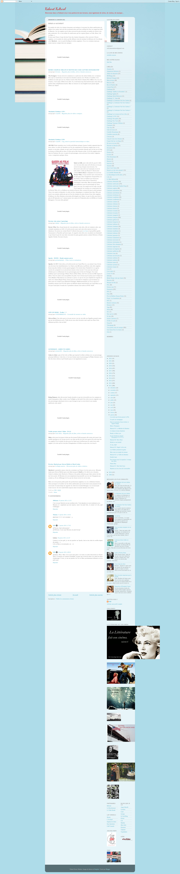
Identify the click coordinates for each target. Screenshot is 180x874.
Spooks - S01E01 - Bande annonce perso (60, 258)
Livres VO (109, 273)
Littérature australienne (113, 190)
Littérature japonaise (112, 235)
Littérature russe (111, 253)
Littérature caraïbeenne (113, 199)
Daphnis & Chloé (111, 821)
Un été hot (117, 516)
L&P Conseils (110, 826)
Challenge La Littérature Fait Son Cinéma (118, 100)
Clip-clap (109, 127)
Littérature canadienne (113, 197)
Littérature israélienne (112, 231)
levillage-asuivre (60, 466)
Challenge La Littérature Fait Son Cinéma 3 (118, 106)
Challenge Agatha (111, 94)
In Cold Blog (124, 816)
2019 (110, 366)
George (123, 814)
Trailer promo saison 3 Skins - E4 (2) (59, 431)
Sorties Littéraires (111, 318)
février (112, 412)
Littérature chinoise (112, 206)
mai (111, 405)
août (111, 397)
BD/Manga (110, 76)
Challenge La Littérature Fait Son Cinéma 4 (118, 110)
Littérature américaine (113, 183)
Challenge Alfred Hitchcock (114, 96)
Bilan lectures (110, 80)
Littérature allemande (112, 181)
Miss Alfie (123, 825)
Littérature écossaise (112, 213)
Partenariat (110, 289)
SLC (108, 311)
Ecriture (109, 154)
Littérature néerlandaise (113, 242)
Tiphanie (123, 829)
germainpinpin (59, 260)
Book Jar (109, 82)
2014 (110, 378)
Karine (122, 818)
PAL (108, 285)
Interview (109, 163)
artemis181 (58, 351)
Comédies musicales (112, 134)
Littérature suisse (111, 262)
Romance (109, 305)
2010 (110, 472)
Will (54, 525)
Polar (108, 294)
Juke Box (109, 62)
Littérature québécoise (113, 251)
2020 (110, 363)
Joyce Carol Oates (111, 168)
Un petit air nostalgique (116, 419)
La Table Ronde (111, 810)
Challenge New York (112, 121)
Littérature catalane (112, 201)
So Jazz (109, 316)
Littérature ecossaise (112, 210)
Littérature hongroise (112, 222)
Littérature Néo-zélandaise (114, 244)
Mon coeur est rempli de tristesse (119, 452)
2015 (110, 375)
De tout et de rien (111, 143)
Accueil (75, 595)
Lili (122, 820)
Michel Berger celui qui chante (115, 278)
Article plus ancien (96, 595)
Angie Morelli (124, 807)
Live (108, 269)
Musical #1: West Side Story (117, 466)
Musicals (109, 280)
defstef (57, 223)
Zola (108, 332)
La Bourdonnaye (111, 808)
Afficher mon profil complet (114, 604)
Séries (55, 492)
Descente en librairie (112, 145)
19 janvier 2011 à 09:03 (64, 552)
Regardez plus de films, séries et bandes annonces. (77, 72)
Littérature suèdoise (112, 260)
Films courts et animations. (73, 260)
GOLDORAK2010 (60, 314)
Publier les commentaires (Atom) (65, 599)
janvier (112, 415)
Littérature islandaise (112, 228)
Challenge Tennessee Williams (115, 123)
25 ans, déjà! (113, 445)
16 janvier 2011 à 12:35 (65, 500)
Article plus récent (54, 595)
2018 (110, 368)
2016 (110, 373)
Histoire (109, 159)
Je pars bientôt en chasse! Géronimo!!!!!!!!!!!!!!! (117, 436)
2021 (110, 361)
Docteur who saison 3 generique (58, 221)
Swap (108, 323)
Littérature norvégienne (113, 249)
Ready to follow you (115, 433)
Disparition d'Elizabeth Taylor (123, 586)
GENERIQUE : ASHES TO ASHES (59, 349)
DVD (108, 150)
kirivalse (57, 72)
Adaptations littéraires (112, 71)
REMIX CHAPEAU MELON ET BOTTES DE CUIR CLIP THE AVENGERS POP (73, 70)
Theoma (55, 514)
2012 (110, 383)
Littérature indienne (112, 224)
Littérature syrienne (112, 264)
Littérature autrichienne (113, 192)
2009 (110, 474)
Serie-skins (58, 433)
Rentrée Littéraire (111, 303)
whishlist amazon (111, 55)
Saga (108, 307)
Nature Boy (113, 463)
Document (109, 148)
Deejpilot (96, 869)
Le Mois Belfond (111, 179)
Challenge (109, 89)
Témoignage (110, 325)
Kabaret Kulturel (55, 9)
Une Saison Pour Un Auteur (114, 329)
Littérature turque (111, 267)
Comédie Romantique (112, 132)
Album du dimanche (112, 73)
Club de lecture (111, 130)
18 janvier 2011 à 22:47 (64, 538)
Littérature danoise (112, 208)
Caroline (123, 809)
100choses (55, 500)
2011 (110, 385)
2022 (110, 358)
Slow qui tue (110, 314)
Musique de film (111, 282)
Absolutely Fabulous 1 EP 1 (56, 111)
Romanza (123, 827)
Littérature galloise (112, 219)
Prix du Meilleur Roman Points (115, 296)
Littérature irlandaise (112, 226)
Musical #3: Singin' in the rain (118, 447)
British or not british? (116, 442)
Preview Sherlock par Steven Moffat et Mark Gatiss (64, 464)
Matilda (123, 823)
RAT (108, 300)
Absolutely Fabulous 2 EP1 (56, 139)
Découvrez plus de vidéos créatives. (77, 466)
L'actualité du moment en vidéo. (76, 314)
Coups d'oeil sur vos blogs (114, 141)
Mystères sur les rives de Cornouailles (120, 468)
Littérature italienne (112, 233)
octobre (112, 392)
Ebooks (109, 152)
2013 (110, 380)
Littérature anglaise (112, 188)
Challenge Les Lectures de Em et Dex (117, 114)
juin (111, 402)
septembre (113, 395)
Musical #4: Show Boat (116, 440)
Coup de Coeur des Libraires (114, 139)
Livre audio (110, 271)
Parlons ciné (110, 287)
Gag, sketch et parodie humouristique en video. (76, 141)
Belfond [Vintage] (111, 78)
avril (111, 407)
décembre (113, 387)
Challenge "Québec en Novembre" (116, 91)
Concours (109, 136)
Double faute (113, 457)
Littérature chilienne (112, 204)
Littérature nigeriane (112, 246)
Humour (109, 161)
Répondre (55, 509)
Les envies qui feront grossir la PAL (119, 417)
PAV (108, 291)
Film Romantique (111, 157)
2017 (110, 371)
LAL (108, 177)
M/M (108, 276)
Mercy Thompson (114, 426)
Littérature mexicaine (112, 240)
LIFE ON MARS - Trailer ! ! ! (57, 312)
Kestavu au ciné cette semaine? (115, 170)
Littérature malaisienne (113, 237)
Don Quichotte (111, 824)
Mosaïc (109, 817)
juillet (112, 400)
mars (111, 410)
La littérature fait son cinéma (122, 493)
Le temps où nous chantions (117, 431)
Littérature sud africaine (113, 255)
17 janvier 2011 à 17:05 (64, 525)
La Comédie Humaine (112, 172)
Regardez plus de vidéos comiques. (72, 113)
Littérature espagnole (112, 215)
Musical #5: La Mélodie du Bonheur (119, 428)
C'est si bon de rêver (120, 564)
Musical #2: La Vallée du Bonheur (119, 454)
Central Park (110, 87)
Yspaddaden (124, 832)
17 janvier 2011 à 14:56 (64, 514)
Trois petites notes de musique (115, 327)
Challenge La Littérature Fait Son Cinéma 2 (118, 103)
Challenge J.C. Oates (112, 98)
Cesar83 (57, 113)
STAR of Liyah (111, 320)
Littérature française (112, 217)
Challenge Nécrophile (112, 118)
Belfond (109, 806)
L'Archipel (110, 819)
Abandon (109, 69)
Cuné (122, 811)
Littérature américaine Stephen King (116, 186)
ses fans (85, 231)
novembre (113, 390)
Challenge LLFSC (112, 116)
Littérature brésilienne (113, 195)
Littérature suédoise (112, 258)
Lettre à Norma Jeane (120, 552)
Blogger (108, 869)
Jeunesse (109, 165)
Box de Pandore (111, 85)
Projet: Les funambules (113, 298)
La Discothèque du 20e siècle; (115, 174)
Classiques (109, 125)
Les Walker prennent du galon (118, 449)
